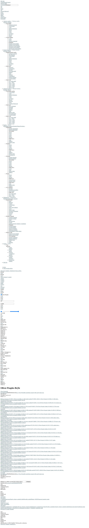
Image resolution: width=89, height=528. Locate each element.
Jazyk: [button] (2, 12)
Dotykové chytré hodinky (14, 46)
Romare (2, 288)
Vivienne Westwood (13, 103)
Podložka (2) (3, 375)
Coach (10, 206)
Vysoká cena (41, 392)
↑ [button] (15, 524)
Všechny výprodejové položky (11, 254)
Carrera (10, 203)
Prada (10, 215)
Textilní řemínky (12, 227)
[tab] (44, 273)
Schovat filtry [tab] (18, 270)
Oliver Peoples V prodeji (6, 277)
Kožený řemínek (12, 77)
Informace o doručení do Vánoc (39, 506)
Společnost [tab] (3, 496)
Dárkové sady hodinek (14, 233)
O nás (2, 499)
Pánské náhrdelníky (13, 130)
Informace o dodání (11, 506)
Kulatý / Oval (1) (4, 353)
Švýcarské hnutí (12, 71)
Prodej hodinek (10, 248)
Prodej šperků (10, 250)
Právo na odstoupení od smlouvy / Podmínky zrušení (27, 508)
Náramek (11, 107)
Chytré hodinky (12, 78)
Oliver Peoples (4, 391)
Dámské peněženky (13, 237)
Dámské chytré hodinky (14, 45)
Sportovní (11, 67)
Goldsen (2, 280)
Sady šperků (11, 191)
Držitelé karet (12, 240)
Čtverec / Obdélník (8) (5, 355)
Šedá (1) (2, 335)
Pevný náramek (12, 106)
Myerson (2, 287)
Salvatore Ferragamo (13, 211)
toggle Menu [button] (3, 17)
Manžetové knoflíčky (13, 190)
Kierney (2, 284)
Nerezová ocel (12, 180)
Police (10, 136)
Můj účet (2, 1)
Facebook (8, 483)
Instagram (16, 483)
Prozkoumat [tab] (3, 500)
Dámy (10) (3, 319)
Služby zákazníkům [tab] (5, 504)
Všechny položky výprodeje (11, 257)
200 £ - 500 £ (12, 86)
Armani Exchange (13, 25)
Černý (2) (3, 334)
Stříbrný (10, 72)
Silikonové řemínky (13, 230)
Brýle (4, 267)
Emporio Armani (12, 218)
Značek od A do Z (5, 503)
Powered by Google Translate (7, 509)
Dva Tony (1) (4, 329)
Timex (10, 36)
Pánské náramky (12, 158)
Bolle (10, 201)
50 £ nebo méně (12, 81)
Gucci (10, 208)
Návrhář (11, 70)
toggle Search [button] (7, 2)
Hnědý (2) (3, 330)
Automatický (12, 76)
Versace (10, 213)
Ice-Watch (11, 33)
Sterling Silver (12, 181)
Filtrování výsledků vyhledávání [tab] (8, 270)
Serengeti (11, 212)
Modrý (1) (3, 332)
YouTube (20, 483)
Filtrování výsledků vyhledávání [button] (8, 524)
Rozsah (2, 392)
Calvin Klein (12, 26)
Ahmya (2, 278)
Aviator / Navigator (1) (6, 352)
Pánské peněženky (13, 238)
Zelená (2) (3, 333)
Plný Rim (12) (4, 362)
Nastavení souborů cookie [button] (43, 499)
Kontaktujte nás (4, 506)
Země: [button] (2, 8)
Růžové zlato (12, 112)
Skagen (10, 35)
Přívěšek (11, 188)
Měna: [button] (2, 15)
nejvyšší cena (35, 392)
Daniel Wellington (13, 28)
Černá (10, 168)
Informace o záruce (11, 508)
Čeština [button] (2, 13)
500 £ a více (11, 87)
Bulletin (5, 499)
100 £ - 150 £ (12, 83)
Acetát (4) (3, 343)
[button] (44, 6)
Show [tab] (2, 498)
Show (2, 273)
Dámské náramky (13, 157)
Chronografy (12, 68)
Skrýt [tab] (4, 498)
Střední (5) (3, 383)
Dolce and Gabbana (13, 207)
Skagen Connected (13, 41)
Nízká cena (30, 392)
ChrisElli (2, 2)
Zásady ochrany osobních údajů (17, 499)
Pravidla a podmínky (50, 506)
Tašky (10, 241)
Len (1, 285)
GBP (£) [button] (2, 16)
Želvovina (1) (4, 337)
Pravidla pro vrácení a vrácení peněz (24, 506)
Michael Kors (12, 221)
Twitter (12, 483)
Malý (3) (2, 382)
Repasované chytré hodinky (15, 48)
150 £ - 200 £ (12, 85)
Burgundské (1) (4, 327)
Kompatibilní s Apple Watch (15, 231)
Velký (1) (3, 384)
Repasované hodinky (11, 260)
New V (17, 392)
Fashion (2, 279)
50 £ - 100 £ (11, 82)
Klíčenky (11, 242)
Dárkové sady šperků (13, 235)
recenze (8, 499)
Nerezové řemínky (13, 228)
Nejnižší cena (25, 392)
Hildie (2, 283)
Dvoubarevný (12, 155)
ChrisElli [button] (3, 5)
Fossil (10, 31)
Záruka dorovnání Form (74, 506)
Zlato (10, 73)
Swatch (10, 222)
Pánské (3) (3, 320)
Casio (10, 27)
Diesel (10, 30)
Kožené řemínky (12, 226)
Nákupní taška (4, 3)
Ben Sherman (12, 55)
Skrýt (2, 275)
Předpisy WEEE (34, 499)
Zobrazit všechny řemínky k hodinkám (17, 223)
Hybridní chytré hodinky (14, 47)
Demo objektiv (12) (5, 368)
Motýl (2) (3, 354)
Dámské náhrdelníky (13, 128)
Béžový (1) (3, 328)
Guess (10, 32)
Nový (20, 392)
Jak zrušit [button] (41, 508)
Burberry (11, 202)
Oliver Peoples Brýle (8, 268)
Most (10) (3, 374)
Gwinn (2, 282)
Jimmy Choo (12, 210)
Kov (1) (2, 344)
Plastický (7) (3, 345)
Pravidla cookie (27, 499)
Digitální (11, 75)
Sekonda (11, 101)
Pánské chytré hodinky (14, 43)
